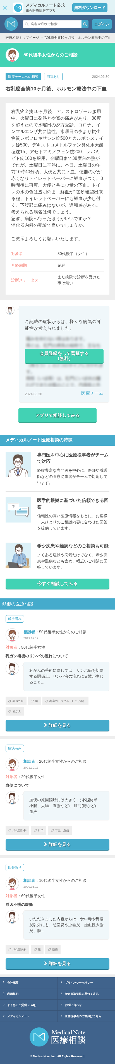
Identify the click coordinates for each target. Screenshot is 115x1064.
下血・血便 (62, 830)
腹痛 (55, 949)
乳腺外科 (18, 700)
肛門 (41, 830)
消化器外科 (20, 830)
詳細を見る (60, 725)
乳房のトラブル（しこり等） (67, 700)
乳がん (17, 711)
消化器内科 (20, 949)
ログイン (102, 24)
